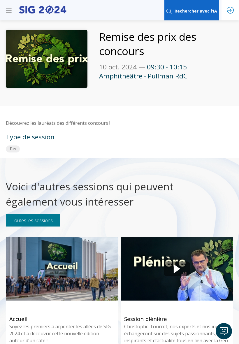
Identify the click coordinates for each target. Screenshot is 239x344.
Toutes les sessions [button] (32, 220)
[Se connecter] (230, 10)
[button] (8, 10)
